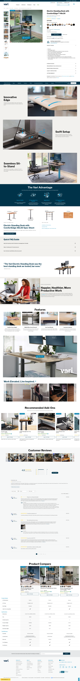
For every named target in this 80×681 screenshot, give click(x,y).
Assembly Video (44, 226)
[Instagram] (63, 667)
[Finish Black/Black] (74, 25)
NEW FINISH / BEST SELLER (44, 566)
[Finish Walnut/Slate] (60, 25)
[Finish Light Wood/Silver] (62, 25)
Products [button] (17, 4)
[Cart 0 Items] (74, 4)
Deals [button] (38, 4)
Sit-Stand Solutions (19, 661)
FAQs (38, 669)
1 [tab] (38, 444)
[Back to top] (79, 680)
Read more (42, 500)
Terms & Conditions (31, 677)
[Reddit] (72, 667)
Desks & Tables (11, 8)
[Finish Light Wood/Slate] (58, 25)
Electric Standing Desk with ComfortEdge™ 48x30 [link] (27, 589)
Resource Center (51, 661)
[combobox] (63, 5)
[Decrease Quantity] (47, 35)
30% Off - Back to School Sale (6, 433)
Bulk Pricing (72, 76)
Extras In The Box (50, 63)
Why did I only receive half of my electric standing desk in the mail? (16, 243)
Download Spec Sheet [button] (10, 233)
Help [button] (34, 4)
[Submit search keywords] (68, 5)
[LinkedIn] (66, 667)
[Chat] (79, 678)
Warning (58, 77)
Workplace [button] (29, 4)
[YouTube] (75, 667)
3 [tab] (41, 444)
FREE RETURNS (74, 0)
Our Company (29, 661)
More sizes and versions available (51, 16)
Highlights (19, 83)
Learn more (61, 36)
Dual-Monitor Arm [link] (60, 431)
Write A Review (55, 472)
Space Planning (50, 666)
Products (7, 8)
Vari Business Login (51, 669)
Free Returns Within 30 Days (52, 68)
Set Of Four (77, 413)
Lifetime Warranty (51, 73)
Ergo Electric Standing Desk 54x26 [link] (48, 588)
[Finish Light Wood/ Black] (71, 25)
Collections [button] (23, 4)
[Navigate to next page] (45, 554)
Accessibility (43, 677)
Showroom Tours (29, 667)
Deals (17, 673)
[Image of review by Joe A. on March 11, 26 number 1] (23, 527)
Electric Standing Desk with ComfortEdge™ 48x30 (25, 8)
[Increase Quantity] (50, 35)
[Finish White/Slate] (50, 25)
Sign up (66, 653)
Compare (52, 83)
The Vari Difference (30, 663)
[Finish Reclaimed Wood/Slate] (48, 25)
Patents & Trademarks (25, 677)
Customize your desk (57, 29)
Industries (28, 666)
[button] (12, 26)
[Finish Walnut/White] (69, 25)
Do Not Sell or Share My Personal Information (58, 677)
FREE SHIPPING (68, 0)
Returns (39, 664)
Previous (1, 427)
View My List (50, 670)
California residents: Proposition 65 (51, 77)
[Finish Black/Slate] (55, 25)
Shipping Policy (40, 661)
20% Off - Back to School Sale (43, 433)
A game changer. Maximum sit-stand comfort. (53, 15)
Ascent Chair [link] (4, 431)
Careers (28, 669)
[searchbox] (14, 491)
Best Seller (12, 10)
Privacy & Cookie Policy (37, 677)
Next (78, 427)
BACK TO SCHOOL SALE (7, 0)
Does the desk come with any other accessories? (13, 250)
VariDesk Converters (19, 663)
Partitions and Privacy (19, 669)
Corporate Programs (30, 664)
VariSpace (49, 667)
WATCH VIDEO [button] (27, 37)
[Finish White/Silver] (65, 25)
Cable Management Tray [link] (25, 431)
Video (31, 83)
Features (25, 83)
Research (43, 294)
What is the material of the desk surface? (11, 247)
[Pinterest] (69, 667)
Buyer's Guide (50, 663)
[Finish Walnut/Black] (48, 28)
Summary (58, 18)
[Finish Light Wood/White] (67, 25)
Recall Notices (40, 666)
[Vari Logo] (6, 4)
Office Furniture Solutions (65, 76)
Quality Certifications (51, 70)
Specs (14, 83)
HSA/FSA (39, 670)
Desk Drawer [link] (41, 431)
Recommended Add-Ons (39, 83)
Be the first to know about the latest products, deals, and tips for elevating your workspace (25, 653)
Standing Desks (16, 8)
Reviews (46, 83)
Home (4, 8)
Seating (17, 666)
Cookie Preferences (48, 677)
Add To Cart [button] (56, 34)
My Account (39, 667)
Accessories (18, 670)
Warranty (39, 663)
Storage (17, 667)
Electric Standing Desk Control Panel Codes (49, 228)
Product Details (50, 45)
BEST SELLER (22, 413)
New (62, 566)
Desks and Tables (18, 664)
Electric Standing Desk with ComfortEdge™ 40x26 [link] (66, 589)
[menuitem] (18, 5)
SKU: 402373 (49, 30)
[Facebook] (60, 667)
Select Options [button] (10, 437)
